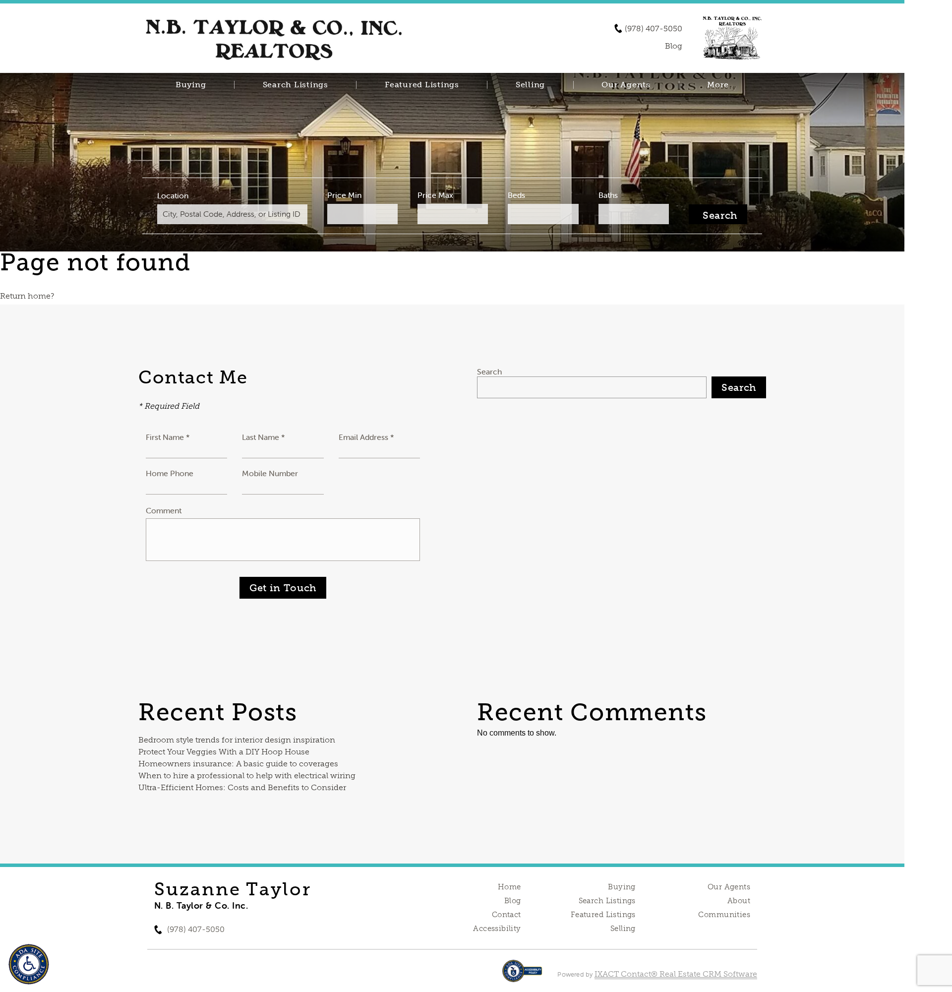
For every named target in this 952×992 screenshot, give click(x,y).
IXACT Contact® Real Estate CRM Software (676, 974)
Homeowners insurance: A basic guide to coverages (238, 763)
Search (489, 371)
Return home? (27, 296)
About (738, 900)
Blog (512, 900)
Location (172, 195)
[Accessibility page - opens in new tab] (522, 976)
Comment (163, 510)
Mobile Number (270, 473)
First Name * (168, 437)
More (718, 85)
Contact (506, 914)
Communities (724, 914)
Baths (608, 195)
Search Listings (295, 85)
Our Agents (626, 85)
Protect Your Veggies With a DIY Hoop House (223, 751)
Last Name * (263, 437)
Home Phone (169, 473)
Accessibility (497, 928)
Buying (191, 85)
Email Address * (366, 437)
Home (509, 886)
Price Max (435, 195)
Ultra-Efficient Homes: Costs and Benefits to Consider (242, 787)
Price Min (344, 195)
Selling (530, 85)
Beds (516, 195)
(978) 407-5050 (653, 29)
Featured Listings (422, 85)
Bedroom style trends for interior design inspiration (236, 739)
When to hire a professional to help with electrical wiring (247, 775)
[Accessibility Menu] (28, 964)
